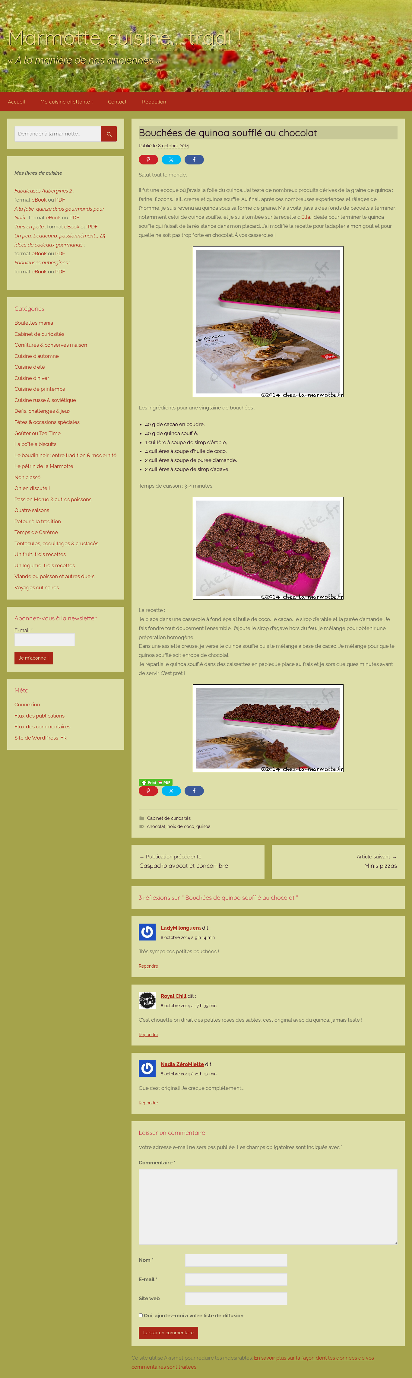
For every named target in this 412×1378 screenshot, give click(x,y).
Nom (146, 1260)
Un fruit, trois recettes (40, 554)
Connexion (27, 705)
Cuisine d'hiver (31, 378)
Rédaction (154, 101)
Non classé (27, 477)
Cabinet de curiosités (169, 818)
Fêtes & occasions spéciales (47, 422)
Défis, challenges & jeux (42, 411)
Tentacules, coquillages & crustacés (56, 543)
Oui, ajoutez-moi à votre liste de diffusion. (194, 1316)
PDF (60, 200)
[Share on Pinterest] (148, 159)
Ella (305, 217)
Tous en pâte (29, 227)
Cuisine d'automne (36, 356)
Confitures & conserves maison (50, 345)
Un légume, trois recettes (44, 565)
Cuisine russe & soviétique (45, 400)
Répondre (148, 966)
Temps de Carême (36, 532)
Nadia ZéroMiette (182, 1064)
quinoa (203, 826)
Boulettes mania (33, 323)
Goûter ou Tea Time (37, 433)
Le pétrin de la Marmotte (43, 466)
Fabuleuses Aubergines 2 (43, 191)
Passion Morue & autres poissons (52, 499)
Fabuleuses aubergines (41, 262)
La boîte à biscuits (35, 444)
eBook (39, 200)
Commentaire (157, 1163)
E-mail (148, 1279)
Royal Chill (173, 996)
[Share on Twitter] (171, 159)
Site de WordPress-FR (40, 738)
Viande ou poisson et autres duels (54, 576)
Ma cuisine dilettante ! (66, 101)
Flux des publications (39, 716)
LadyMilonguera (181, 928)
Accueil (16, 101)
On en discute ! (32, 488)
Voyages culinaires (36, 587)
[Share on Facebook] (194, 159)
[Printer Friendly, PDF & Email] (156, 782)
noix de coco (180, 826)
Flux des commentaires (42, 727)
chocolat (156, 826)
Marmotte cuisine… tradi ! (124, 37)
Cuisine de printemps (39, 389)
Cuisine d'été (29, 367)
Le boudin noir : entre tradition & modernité (65, 455)
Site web (149, 1298)
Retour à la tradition (37, 521)
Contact (117, 101)
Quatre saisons (31, 510)
